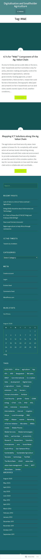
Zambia (17, 469)
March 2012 (7, 508)
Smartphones (9, 444)
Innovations (24, 407)
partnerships (15, 436)
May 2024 (6, 483)
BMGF (7, 378)
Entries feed (7, 285)
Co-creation (31, 378)
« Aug (5, 354)
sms (18, 444)
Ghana (27, 398)
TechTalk (27, 457)
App (33, 369)
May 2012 (6, 500)
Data (6, 382)
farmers (22, 390)
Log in (5, 279)
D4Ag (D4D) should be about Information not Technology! (18, 210)
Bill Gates (30, 373)
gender (19, 398)
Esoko (19, 386)
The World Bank (10, 461)
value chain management (13, 465)
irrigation (29, 411)
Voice (26, 465)
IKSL (31, 403)
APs (6, 373)
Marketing (30, 419)
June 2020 (7, 496)
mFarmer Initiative (11, 424)
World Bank (9, 469)
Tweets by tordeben (10, 244)
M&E (28, 415)
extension (8, 390)
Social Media (27, 444)
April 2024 (7, 487)
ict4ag (7, 403)
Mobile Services (10, 432)
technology (17, 457)
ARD (11, 373)
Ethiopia (26, 386)
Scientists (29, 440)
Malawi (14, 419)
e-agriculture (9, 386)
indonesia (13, 407)
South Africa (9, 449)
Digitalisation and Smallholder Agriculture (20, 5)
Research (8, 440)
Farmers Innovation (11, 394)
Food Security (9, 398)
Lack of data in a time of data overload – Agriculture (17, 203)
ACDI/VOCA (8, 369)
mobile (7, 428)
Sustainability (9, 453)
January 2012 (7, 517)
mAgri (7, 419)
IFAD (25, 403)
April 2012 (6, 504)
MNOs (32, 424)
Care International (18, 378)
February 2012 (8, 513)
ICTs (20, 403)
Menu (21, 11)
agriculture (26, 369)
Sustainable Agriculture (25, 453)
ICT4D (14, 403)
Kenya (7, 415)
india (6, 407)
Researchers (18, 440)
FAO (15, 390)
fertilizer (24, 394)
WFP (32, 465)
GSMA (34, 398)
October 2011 (7, 530)
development (15, 382)
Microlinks (23, 424)
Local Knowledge (18, 415)
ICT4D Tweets (10, 238)
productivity (27, 436)
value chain (29, 461)
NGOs (7, 436)
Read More (20, 97)
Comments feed (8, 291)
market (21, 419)
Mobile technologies (25, 432)
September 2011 (8, 534)
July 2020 (6, 491)
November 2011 (8, 526)
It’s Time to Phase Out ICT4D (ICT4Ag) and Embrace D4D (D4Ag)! (17, 216)
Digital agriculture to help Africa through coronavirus (16, 227)
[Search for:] (20, 186)
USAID (20, 461)
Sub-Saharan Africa (22, 449)
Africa (17, 369)
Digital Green (27, 382)
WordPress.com (8, 297)
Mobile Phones (17, 428)
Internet (20, 411)
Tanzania (8, 457)
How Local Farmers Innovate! (13, 222)
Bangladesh (20, 373)
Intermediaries (10, 411)
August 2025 (7, 478)
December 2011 (8, 521)
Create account (8, 273)
